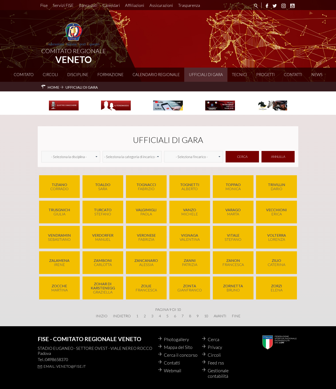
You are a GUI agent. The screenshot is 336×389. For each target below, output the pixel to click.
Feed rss (216, 362)
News (317, 74)
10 (206, 316)
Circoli (50, 74)
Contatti (293, 74)
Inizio (101, 316)
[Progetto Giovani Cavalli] (272, 109)
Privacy (215, 347)
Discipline (77, 74)
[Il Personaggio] (116, 109)
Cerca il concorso (180, 355)
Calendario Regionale (156, 74)
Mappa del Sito (178, 347)
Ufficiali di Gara (206, 74)
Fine (236, 316)
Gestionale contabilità (218, 373)
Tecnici (239, 74)
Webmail (172, 370)
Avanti (220, 316)
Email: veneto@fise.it (64, 366)
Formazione (110, 74)
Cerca (242, 157)
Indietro (122, 316)
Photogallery (176, 339)
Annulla (278, 157)
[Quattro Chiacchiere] (64, 109)
